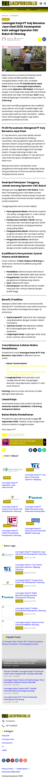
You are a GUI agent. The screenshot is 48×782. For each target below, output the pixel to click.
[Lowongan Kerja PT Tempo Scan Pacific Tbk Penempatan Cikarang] (12, 497)
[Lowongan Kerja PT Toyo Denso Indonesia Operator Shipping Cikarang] (35, 466)
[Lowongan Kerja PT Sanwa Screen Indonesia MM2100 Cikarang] (35, 520)
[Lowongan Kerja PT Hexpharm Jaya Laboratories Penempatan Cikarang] (12, 470)
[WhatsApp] (44, 450)
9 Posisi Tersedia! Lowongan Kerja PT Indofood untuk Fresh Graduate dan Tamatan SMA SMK (23, 672)
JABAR (4, 750)
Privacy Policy (7, 769)
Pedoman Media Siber (11, 772)
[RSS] (25, 760)
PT (3, 746)
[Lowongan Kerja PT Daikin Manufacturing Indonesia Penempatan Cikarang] (35, 497)
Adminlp (10, 38)
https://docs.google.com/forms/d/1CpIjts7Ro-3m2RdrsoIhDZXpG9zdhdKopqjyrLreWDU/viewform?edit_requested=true (26, 370)
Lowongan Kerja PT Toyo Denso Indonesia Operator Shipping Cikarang (35, 477)
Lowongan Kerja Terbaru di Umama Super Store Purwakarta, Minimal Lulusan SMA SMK (24, 681)
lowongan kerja (8, 739)
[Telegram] (40, 450)
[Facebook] (31, 450)
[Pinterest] (12, 760)
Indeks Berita (22, 769)
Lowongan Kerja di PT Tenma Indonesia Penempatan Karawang (20, 698)
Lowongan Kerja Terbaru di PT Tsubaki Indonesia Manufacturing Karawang (20, 689)
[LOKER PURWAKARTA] (19, 3)
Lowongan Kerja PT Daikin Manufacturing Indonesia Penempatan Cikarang (35, 509)
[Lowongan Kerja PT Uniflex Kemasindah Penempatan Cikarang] (12, 521)
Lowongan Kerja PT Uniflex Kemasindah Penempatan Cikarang (11, 533)
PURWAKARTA (7, 743)
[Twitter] (35, 450)
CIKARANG (5, 19)
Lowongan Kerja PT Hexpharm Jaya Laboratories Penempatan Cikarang (11, 485)
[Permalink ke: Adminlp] (4, 39)
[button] (40, 3)
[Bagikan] (44, 39)
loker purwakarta (17, 435)
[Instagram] (21, 760)
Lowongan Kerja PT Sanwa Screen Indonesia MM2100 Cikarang (35, 530)
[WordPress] (17, 760)
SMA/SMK (5, 735)
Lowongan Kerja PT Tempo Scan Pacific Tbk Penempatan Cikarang (12, 509)
